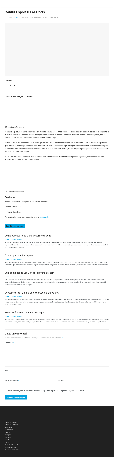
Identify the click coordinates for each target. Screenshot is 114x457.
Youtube (7, 440)
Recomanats (9, 430)
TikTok (7, 442)
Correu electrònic (12, 381)
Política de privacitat (11, 425)
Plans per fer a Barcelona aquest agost (25, 312)
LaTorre (15, 18)
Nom (7, 371)
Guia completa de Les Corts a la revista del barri (29, 272)
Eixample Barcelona (11, 447)
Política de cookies (11, 422)
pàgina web (44, 217)
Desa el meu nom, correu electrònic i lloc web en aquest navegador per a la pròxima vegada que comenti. (45, 391)
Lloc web (60, 381)
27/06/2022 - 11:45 (27, 18)
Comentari (9, 343)
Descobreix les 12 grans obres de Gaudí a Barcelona (32, 292)
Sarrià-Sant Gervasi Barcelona (14, 445)
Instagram (8, 435)
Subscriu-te (8, 427)
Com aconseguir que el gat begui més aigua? (28, 235)
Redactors (8, 432)
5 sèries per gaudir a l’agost (19, 255)
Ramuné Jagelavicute (14, 240)
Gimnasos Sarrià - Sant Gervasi (46, 18)
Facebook (8, 437)
